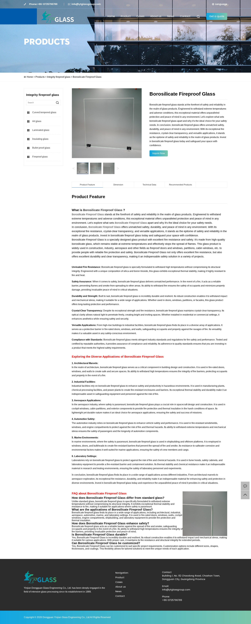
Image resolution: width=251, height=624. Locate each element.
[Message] (245, 486)
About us (155, 16)
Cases (140, 16)
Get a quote (216, 16)
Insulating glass (40, 139)
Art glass (36, 121)
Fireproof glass (40, 156)
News (170, 16)
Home (111, 16)
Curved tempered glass (44, 112)
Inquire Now (158, 153)
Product (126, 16)
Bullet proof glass (41, 148)
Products (40, 77)
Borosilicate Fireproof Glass (102, 210)
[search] (57, 102)
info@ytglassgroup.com (86, 4)
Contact (185, 16)
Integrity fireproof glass (59, 77)
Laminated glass (40, 130)
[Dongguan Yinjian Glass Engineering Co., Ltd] (57, 16)
